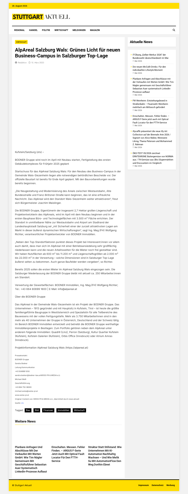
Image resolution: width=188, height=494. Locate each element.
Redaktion (22, 62)
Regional (19, 30)
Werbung (170, 485)
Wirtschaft (61, 30)
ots (22, 403)
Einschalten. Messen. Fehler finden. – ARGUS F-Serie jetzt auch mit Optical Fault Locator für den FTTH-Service (68, 454)
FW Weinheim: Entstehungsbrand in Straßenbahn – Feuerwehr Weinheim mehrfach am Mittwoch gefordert (150, 104)
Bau (28, 410)
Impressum (143, 485)
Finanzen (48, 410)
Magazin (95, 30)
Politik (46, 30)
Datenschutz (157, 485)
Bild (37, 410)
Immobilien (63, 410)
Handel (33, 30)
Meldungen (79, 30)
